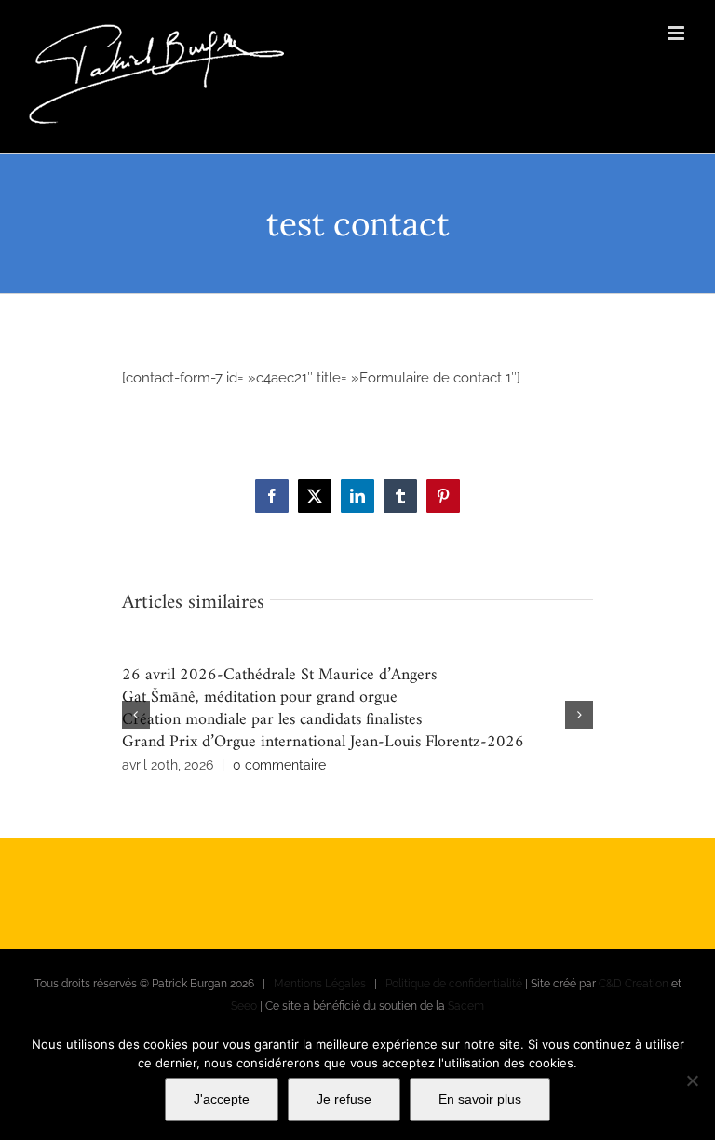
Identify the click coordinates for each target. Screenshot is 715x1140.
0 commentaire (279, 765)
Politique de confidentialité (453, 983)
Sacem (466, 1006)
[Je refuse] (691, 1080)
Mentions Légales (320, 983)
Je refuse (344, 1099)
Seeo (244, 1006)
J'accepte (222, 1099)
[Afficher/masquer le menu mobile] (677, 33)
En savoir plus (479, 1099)
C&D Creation (633, 983)
